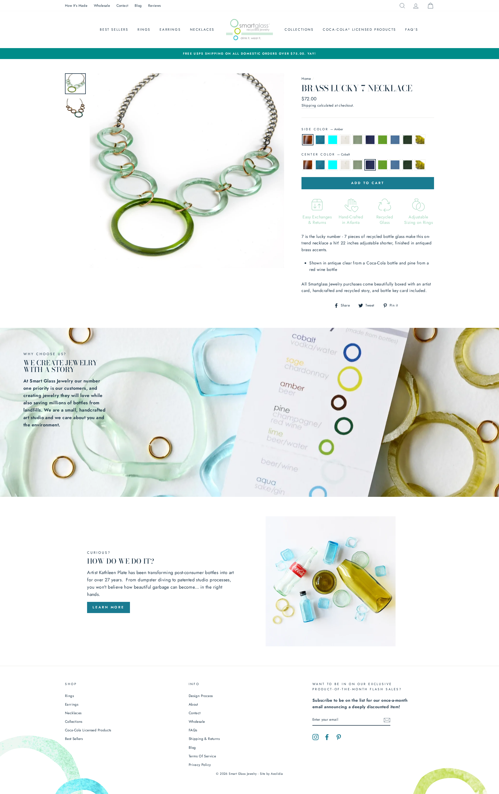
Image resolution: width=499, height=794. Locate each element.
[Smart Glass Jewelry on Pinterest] (339, 736)
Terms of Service (202, 756)
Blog (138, 5)
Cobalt (370, 140)
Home (306, 78)
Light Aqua (332, 140)
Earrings (170, 29)
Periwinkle (395, 140)
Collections (299, 29)
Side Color (322, 129)
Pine (407, 140)
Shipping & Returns (204, 738)
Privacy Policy (200, 764)
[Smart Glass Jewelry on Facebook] (327, 736)
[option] (249, 53)
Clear (345, 140)
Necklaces (202, 29)
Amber (308, 140)
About (193, 704)
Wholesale (102, 5)
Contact (122, 5)
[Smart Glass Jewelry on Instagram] (315, 736)
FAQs (193, 730)
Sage (420, 140)
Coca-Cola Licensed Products (359, 29)
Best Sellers (114, 29)
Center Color (325, 154)
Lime (382, 140)
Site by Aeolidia (271, 773)
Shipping (308, 105)
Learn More (108, 607)
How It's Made (76, 5)
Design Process (201, 695)
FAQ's (411, 29)
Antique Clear (357, 140)
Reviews (154, 5)
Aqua (320, 140)
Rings (143, 29)
